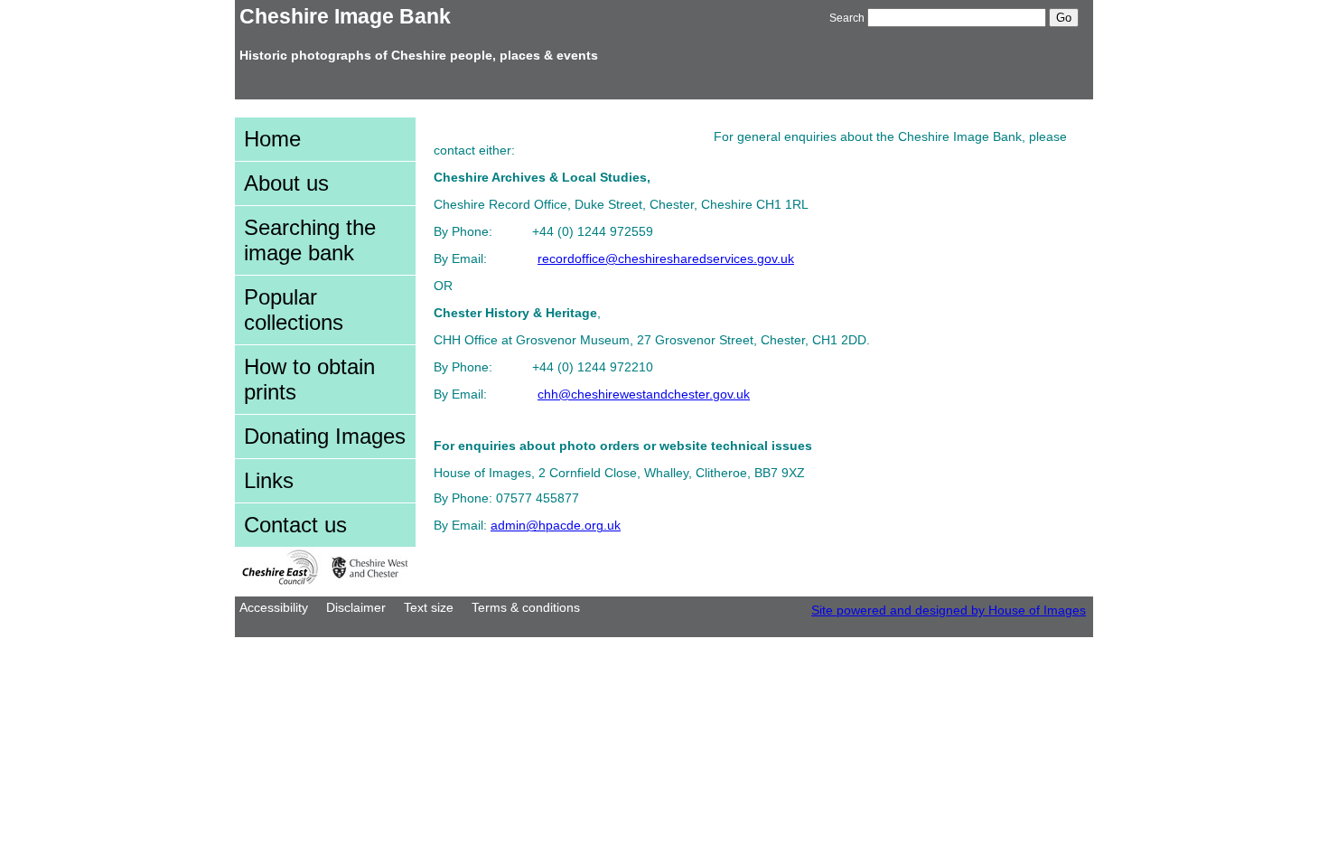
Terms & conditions (526, 608)
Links (269, 480)
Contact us (295, 524)
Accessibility (273, 608)
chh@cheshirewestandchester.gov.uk (644, 394)
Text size (429, 608)
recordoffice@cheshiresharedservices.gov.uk (666, 259)
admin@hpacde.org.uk (556, 525)
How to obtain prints (309, 379)
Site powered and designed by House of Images (948, 610)
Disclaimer (356, 608)
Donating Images (325, 436)
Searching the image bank (310, 240)
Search (847, 18)
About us (286, 183)
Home (272, 139)
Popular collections (293, 309)
